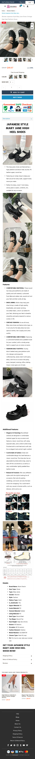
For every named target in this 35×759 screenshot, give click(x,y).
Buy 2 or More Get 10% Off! (19, 2)
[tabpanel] (17, 39)
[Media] (32, 27)
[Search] (24, 6)
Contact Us (17, 727)
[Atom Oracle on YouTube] (24, 746)
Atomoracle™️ (15, 755)
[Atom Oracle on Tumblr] (21, 746)
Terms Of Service (17, 737)
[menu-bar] (4, 6)
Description (6, 118)
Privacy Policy (17, 730)
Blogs (17, 717)
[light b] (25, 77)
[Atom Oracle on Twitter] (11, 746)
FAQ (17, 714)
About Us (17, 724)
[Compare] (32, 24)
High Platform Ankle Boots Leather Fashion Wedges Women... (9, 696)
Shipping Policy (7, 656)
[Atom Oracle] (12, 6)
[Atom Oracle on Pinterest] (14, 746)
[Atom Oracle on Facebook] (8, 746)
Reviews (5, 663)
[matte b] (20, 77)
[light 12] (15, 77)
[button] (3, 60)
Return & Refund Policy (10, 659)
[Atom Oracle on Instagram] (17, 746)
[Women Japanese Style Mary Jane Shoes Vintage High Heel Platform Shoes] (17, 39)
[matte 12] (11, 77)
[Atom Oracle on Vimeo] (27, 746)
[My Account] (27, 6)
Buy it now (17, 97)
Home (17, 720)
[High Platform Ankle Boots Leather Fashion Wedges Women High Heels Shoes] (11, 683)
